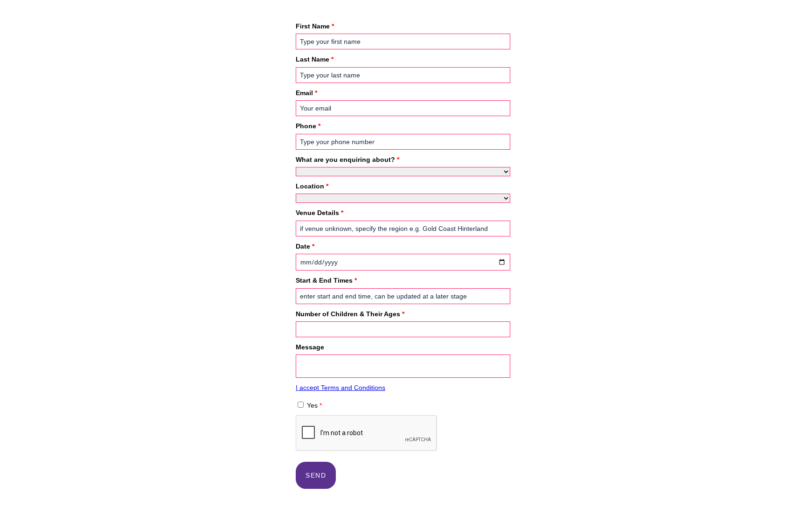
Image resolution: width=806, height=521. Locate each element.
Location (312, 186)
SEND (316, 475)
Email (306, 93)
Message (310, 347)
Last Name (315, 59)
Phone (308, 126)
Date (305, 246)
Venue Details (319, 212)
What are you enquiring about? (347, 159)
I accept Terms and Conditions (340, 387)
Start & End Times (326, 280)
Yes (314, 405)
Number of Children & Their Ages (350, 314)
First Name (315, 26)
